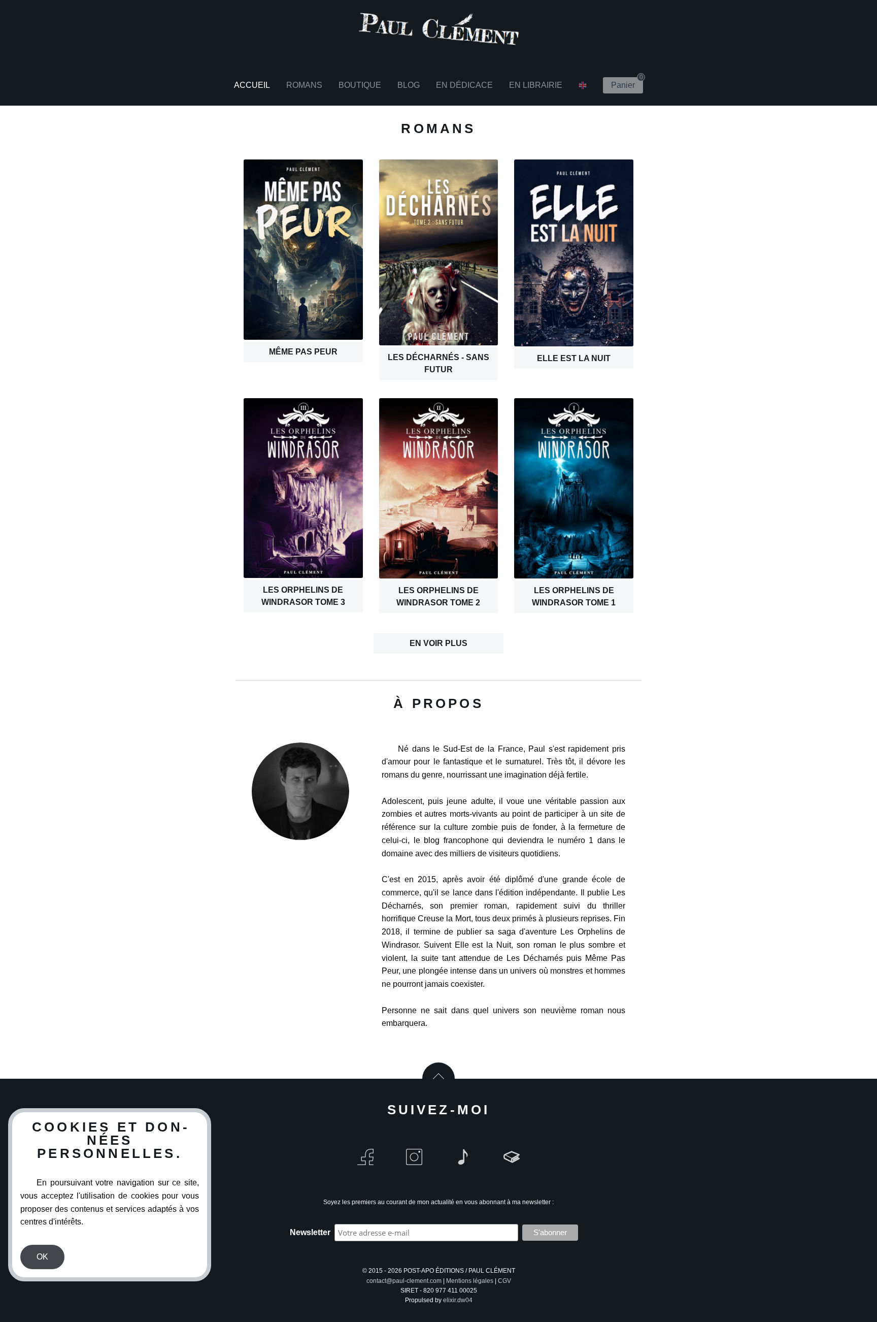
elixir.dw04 (458, 1300)
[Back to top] (438, 1078)
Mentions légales (469, 1280)
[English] (583, 85)
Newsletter (310, 1232)
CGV (504, 1280)
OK (42, 1256)
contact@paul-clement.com (404, 1280)
